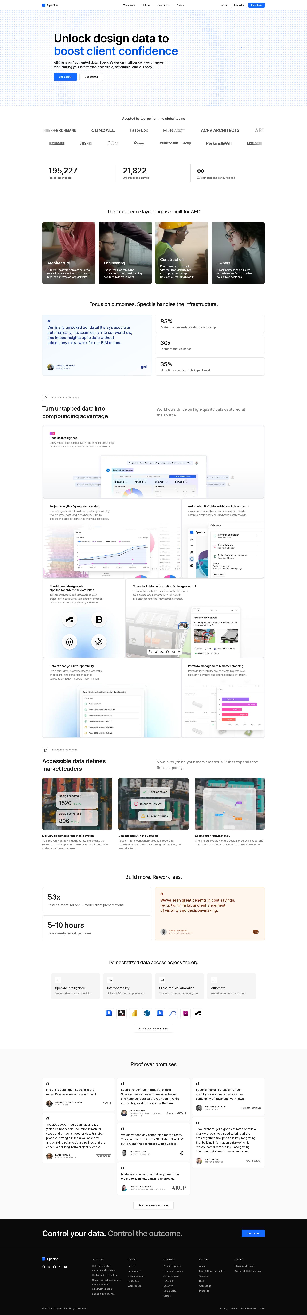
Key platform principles (212, 1271)
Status (167, 1295)
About (202, 1266)
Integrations (134, 1271)
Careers (203, 1276)
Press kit (204, 1290)
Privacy (223, 1308)
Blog (201, 1281)
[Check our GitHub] (43, 1266)
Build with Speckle (102, 1289)
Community (169, 1290)
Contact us (205, 1285)
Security (168, 1285)
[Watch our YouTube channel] (65, 1266)
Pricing (131, 1266)
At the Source (171, 1276)
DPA (262, 1308)
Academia (133, 1281)
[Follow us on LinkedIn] (49, 1266)
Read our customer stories (153, 1205)
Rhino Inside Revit (245, 1266)
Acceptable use (248, 1308)
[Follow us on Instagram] (54, 1266)
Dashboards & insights (104, 1275)
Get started (238, 5)
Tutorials (168, 1281)
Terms (234, 1308)
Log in (224, 5)
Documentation (136, 1276)
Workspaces (134, 1285)
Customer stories (173, 1271)
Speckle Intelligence (103, 1293)
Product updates (172, 1266)
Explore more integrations (153, 1028)
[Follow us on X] (60, 1266)
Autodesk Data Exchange (248, 1271)
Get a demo (256, 5)
